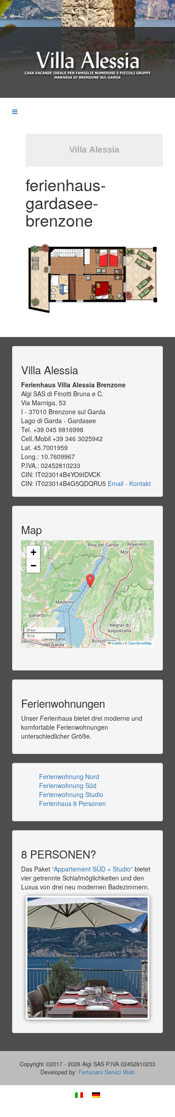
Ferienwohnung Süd (67, 785)
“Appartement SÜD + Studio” (93, 868)
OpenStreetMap (140, 642)
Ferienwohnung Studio (71, 794)
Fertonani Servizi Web (107, 1072)
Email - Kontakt (129, 483)
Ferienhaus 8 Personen (72, 803)
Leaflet (116, 642)
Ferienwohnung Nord (69, 776)
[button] (90, 581)
